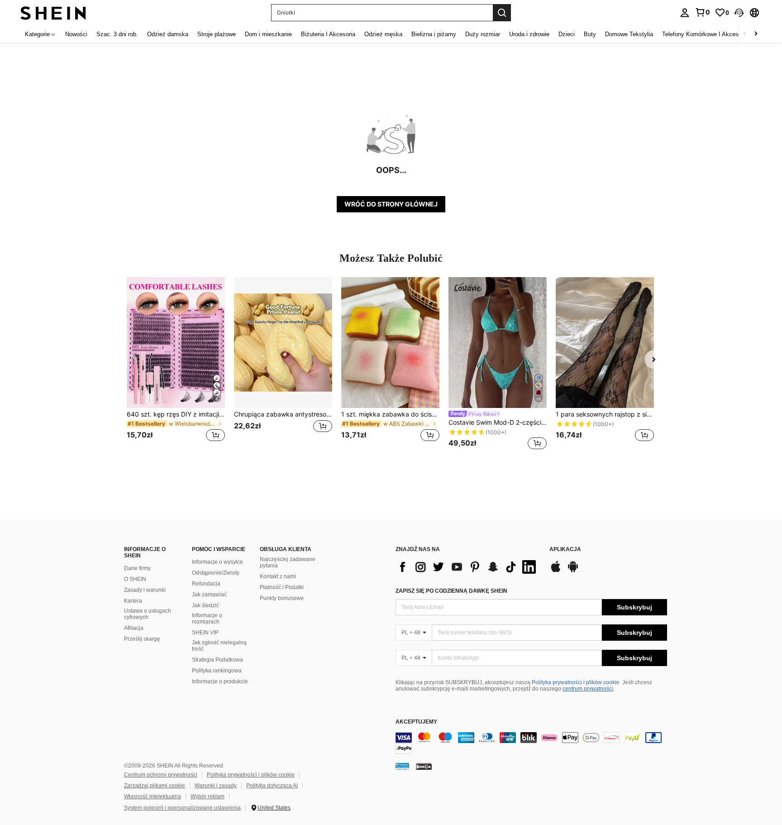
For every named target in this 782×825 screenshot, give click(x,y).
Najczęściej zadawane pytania (287, 562)
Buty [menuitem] (590, 34)
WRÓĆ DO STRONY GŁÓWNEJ (391, 204)
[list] (468, 567)
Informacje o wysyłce (217, 562)
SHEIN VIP (205, 632)
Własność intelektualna (152, 796)
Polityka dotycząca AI (272, 785)
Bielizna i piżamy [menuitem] (433, 34)
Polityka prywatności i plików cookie (576, 682)
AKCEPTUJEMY (416, 722)
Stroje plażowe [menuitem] (216, 34)
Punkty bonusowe (282, 598)
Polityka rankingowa (217, 670)
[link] (702, 12)
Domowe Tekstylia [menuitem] (629, 34)
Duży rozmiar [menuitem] (482, 34)
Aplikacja (565, 549)
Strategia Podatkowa (217, 660)
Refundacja (206, 583)
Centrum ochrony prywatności (160, 775)
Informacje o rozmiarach (207, 618)
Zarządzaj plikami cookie (154, 785)
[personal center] (684, 12)
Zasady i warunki (145, 590)
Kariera (133, 601)
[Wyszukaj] (502, 12)
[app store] (555, 571)
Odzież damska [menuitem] (167, 34)
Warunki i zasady (216, 785)
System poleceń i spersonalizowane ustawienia (182, 808)
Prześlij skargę (142, 639)
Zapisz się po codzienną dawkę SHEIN (451, 591)
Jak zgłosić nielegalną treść (219, 645)
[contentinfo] (531, 743)
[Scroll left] (745, 34)
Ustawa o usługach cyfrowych (147, 614)
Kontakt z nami (278, 576)
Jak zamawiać (209, 594)
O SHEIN (135, 579)
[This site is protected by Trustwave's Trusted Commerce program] (402, 766)
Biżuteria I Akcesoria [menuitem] (328, 34)
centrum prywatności (588, 689)
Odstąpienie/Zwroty (215, 573)
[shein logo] (53, 12)
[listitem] (176, 364)
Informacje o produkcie (220, 681)
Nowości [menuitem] (76, 34)
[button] (739, 12)
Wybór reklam (207, 796)
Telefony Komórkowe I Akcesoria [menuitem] (705, 34)
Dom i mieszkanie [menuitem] (268, 34)
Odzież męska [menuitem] (383, 34)
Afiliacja (133, 628)
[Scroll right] (756, 34)
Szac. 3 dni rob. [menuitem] (117, 34)
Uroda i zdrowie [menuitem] (529, 34)
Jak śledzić (205, 605)
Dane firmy (137, 568)
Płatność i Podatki (282, 587)
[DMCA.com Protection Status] (424, 766)
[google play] (573, 571)
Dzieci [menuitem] (566, 34)
